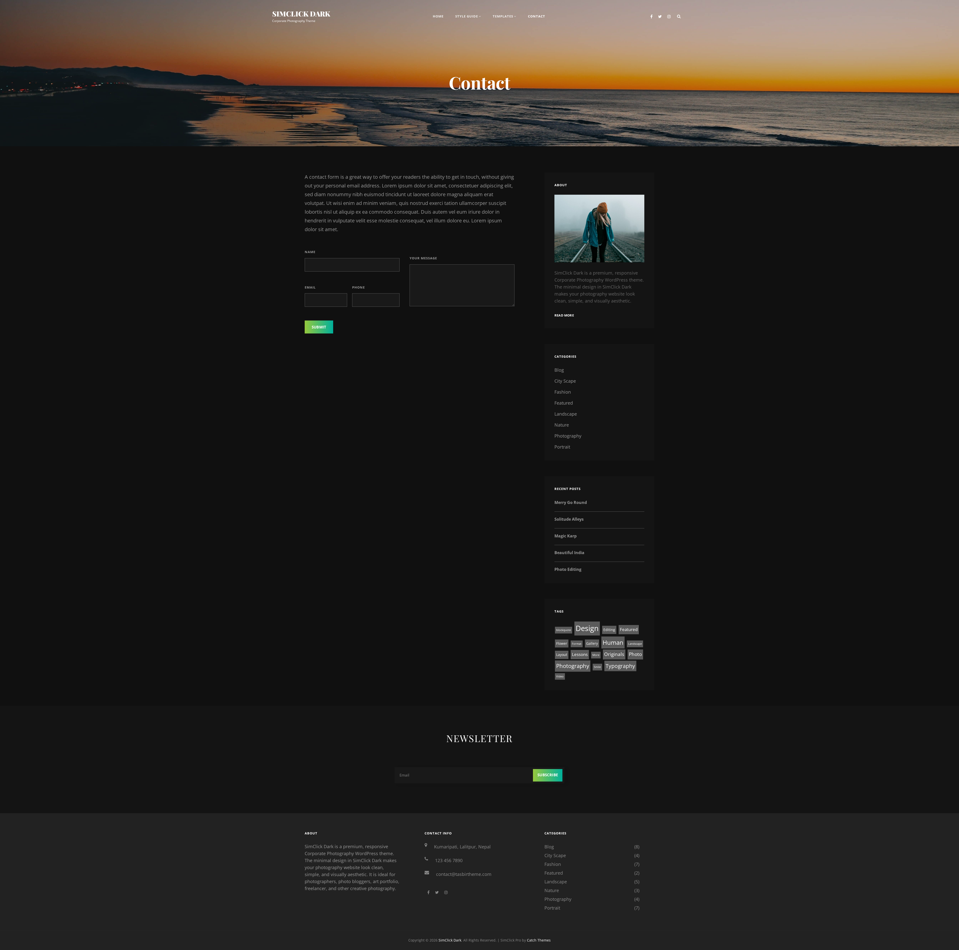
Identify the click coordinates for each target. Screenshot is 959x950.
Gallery (592, 643)
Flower (561, 643)
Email (310, 287)
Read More (564, 315)
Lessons (580, 654)
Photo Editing (567, 569)
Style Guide (466, 16)
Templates (503, 16)
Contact (536, 16)
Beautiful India (569, 552)
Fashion (562, 392)
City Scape (565, 381)
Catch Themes (539, 940)
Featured (563, 403)
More (595, 655)
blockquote (563, 630)
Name (310, 252)
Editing (609, 629)
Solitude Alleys (569, 519)
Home (438, 16)
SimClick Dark (301, 13)
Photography (567, 436)
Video (560, 676)
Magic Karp (565, 536)
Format (576, 643)
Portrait (562, 447)
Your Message (423, 258)
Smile (597, 667)
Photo (635, 654)
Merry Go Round (570, 502)
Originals (614, 654)
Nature (561, 425)
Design (587, 628)
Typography (620, 665)
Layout (561, 654)
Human (613, 642)
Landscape (565, 414)
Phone (358, 287)
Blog (559, 370)
